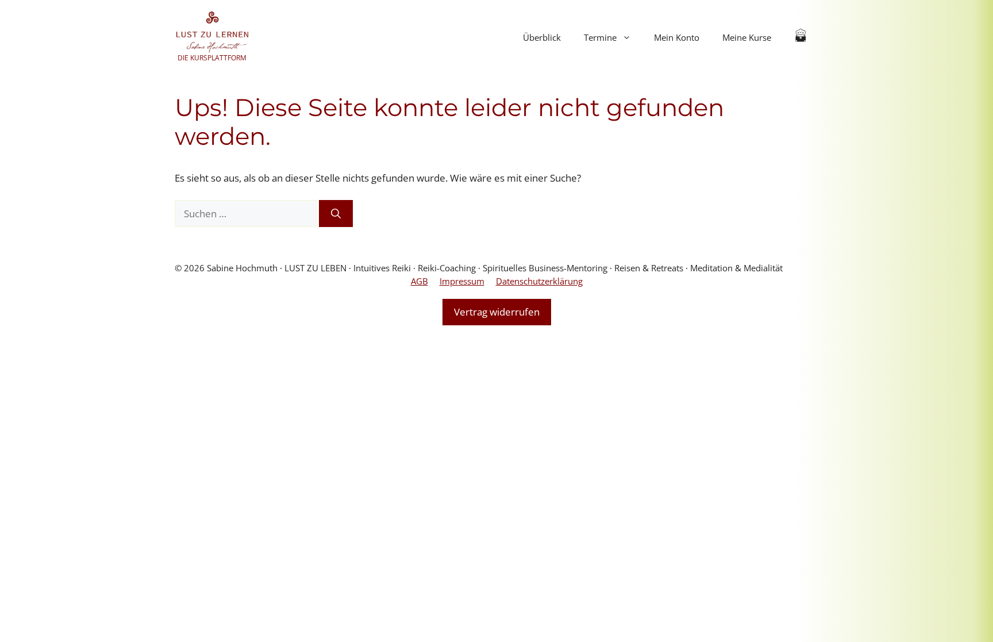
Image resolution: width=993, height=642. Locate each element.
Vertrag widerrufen (497, 311)
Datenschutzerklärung (539, 281)
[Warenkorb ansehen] (801, 37)
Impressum (462, 281)
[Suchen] (336, 214)
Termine (600, 37)
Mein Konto (676, 37)
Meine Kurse (746, 37)
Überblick (542, 37)
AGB (419, 281)
